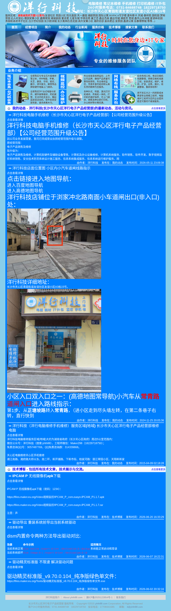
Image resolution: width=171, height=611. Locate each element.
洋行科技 (93, 162)
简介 (48, 27)
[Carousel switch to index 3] (90, 66)
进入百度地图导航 (25, 185)
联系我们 (148, 27)
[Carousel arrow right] (160, 49)
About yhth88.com (72, 597)
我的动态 (65, 27)
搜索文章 (131, 27)
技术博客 (115, 27)
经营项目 (31, 27)
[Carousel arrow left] (11, 49)
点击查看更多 (158, 108)
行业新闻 (81, 27)
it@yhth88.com (135, 607)
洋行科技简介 (53, 597)
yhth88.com (101, 603)
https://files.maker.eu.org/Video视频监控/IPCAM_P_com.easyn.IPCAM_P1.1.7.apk (55, 497)
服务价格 (98, 27)
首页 (15, 27)
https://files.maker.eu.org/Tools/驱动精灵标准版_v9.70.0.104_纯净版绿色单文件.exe (56, 581)
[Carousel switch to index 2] (85, 66)
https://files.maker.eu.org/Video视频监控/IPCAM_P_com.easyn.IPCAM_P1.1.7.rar (55, 505)
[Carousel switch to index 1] (80, 66)
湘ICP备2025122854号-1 (99, 597)
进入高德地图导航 (25, 190)
